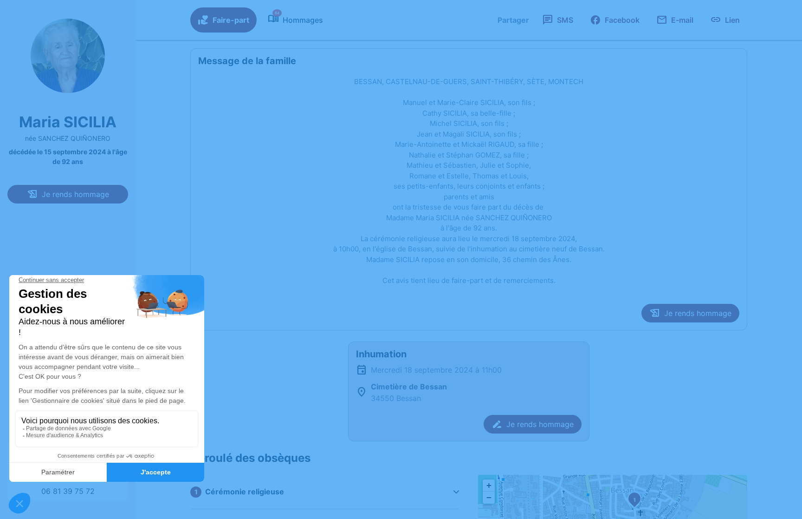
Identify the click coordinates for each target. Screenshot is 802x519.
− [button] (489, 497)
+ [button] (489, 485)
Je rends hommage (75, 194)
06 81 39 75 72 (68, 491)
